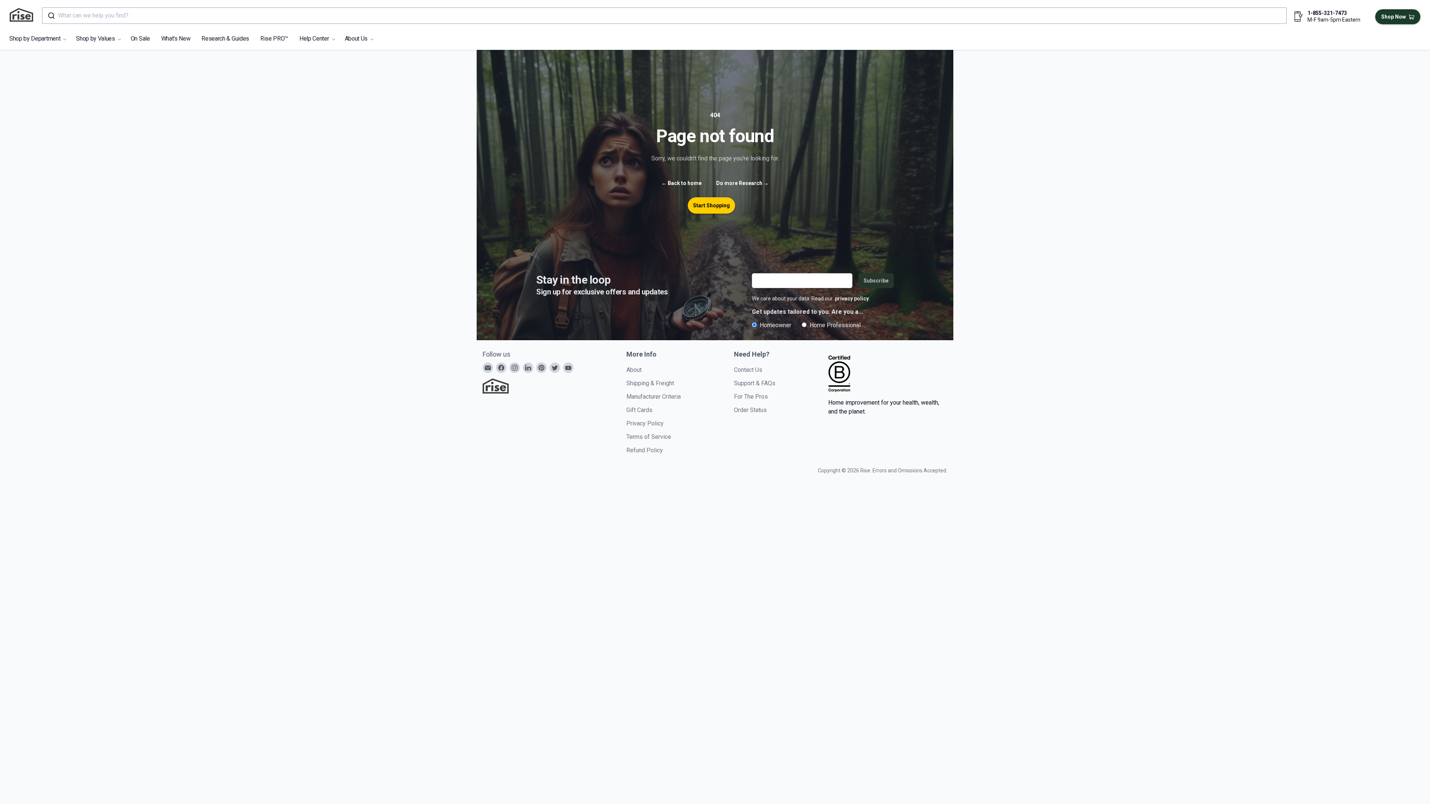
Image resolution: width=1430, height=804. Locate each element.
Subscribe (876, 281)
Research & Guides (225, 38)
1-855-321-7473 (1327, 13)
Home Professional (835, 325)
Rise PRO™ (274, 38)
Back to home (681, 183)
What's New (176, 38)
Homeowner (775, 325)
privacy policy (852, 299)
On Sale (140, 38)
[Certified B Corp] (839, 373)
